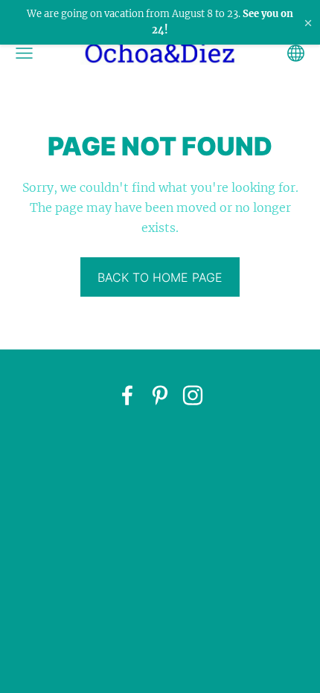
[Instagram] (193, 395)
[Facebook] (127, 395)
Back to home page (160, 277)
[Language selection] (295, 53)
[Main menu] (24, 53)
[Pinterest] (160, 395)
